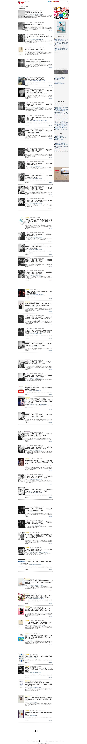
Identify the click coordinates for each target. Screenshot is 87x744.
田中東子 (43, 404)
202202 (31, 120)
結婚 (42, 294)
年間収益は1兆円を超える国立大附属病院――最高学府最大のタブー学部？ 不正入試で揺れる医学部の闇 (39, 582)
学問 (33, 14)
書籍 (37, 294)
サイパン (36, 465)
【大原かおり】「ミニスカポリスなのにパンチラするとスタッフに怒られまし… (61, 43)
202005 (31, 333)
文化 (48, 465)
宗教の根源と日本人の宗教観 (33, 24)
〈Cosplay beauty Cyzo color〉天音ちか (61, 129)
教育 (39, 390)
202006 (31, 294)
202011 (31, 249)
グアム (34, 465)
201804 (31, 672)
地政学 (41, 465)
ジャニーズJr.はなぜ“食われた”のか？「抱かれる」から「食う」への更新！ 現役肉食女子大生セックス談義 (39, 401)
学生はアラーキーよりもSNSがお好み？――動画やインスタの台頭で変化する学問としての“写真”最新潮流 (38, 637)
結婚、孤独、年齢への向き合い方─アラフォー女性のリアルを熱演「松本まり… (61, 49)
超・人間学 (41, 14)
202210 (31, 51)
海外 (39, 294)
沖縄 (51, 465)
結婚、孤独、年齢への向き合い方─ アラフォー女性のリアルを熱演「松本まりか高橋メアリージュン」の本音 (61, 125)
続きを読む (50, 30)
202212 (31, 39)
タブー (34, 585)
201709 (31, 702)
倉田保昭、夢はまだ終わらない (60, 83)
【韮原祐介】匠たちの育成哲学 (60, 143)
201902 (31, 585)
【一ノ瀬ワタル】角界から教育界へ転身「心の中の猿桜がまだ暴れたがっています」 (61, 110)
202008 (31, 275)
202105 (31, 178)
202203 (31, 107)
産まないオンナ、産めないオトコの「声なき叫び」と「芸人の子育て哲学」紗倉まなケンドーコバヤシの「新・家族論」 (61, 122)
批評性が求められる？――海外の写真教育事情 (38, 656)
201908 (31, 492)
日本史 (41, 598)
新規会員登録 (56, 1)
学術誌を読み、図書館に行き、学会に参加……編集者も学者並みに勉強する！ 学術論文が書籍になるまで (38, 684)
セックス (34, 404)
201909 (31, 465)
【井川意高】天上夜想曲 (59, 136)
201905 (31, 552)
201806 (31, 657)
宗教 (42, 625)
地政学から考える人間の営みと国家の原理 (37, 61)
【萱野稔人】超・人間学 (59, 139)
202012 (31, 237)
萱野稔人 (38, 14)
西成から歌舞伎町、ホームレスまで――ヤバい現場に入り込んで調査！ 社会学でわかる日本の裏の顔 (39, 669)
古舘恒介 (34, 39)
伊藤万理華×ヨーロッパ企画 (59, 78)
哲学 (33, 80)
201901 (31, 598)
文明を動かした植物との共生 (33, 12)
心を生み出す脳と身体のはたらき (35, 49)
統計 (47, 552)
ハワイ (39, 465)
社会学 (40, 672)
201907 (31, 525)
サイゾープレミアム (21, 3)
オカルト (36, 625)
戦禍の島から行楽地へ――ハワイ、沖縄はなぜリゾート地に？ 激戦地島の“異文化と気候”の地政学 (39, 462)
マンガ (34, 390)
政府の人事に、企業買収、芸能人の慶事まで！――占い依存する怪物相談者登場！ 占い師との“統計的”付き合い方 (38, 536)
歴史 (49, 465)
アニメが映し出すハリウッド (59, 74)
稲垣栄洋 (35, 14)
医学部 (36, 585)
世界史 (36, 598)
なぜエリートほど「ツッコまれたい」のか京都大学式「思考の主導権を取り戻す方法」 (61, 115)
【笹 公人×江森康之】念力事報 (60, 148)
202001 (31, 378)
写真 (33, 657)
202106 (31, 166)
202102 (31, 203)
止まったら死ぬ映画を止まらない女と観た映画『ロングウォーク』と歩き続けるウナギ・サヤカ (61, 119)
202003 (31, 346)
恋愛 (36, 294)
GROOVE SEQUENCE (58, 140)
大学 (39, 585)
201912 (31, 404)
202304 (31, 14)
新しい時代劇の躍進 (58, 82)
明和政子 (35, 51)
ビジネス (38, 552)
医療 (33, 107)
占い (42, 552)
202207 (31, 80)
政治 (35, 564)
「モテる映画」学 (58, 79)
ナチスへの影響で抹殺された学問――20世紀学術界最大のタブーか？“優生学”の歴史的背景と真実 (38, 699)
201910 (31, 450)
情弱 (46, 552)
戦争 (46, 465)
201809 (31, 625)
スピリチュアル (35, 552)
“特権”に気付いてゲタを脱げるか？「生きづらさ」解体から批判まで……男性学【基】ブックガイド (38, 221)
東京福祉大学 (39, 564)
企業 (41, 552)
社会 (41, 294)
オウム (34, 625)
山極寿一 (37, 80)
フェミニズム (37, 404)
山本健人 (39, 107)
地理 (43, 465)
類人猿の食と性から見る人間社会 (35, 79)
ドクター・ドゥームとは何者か (60, 77)
